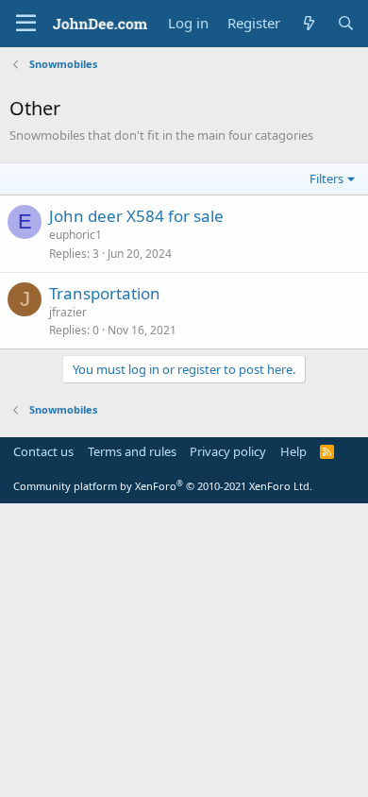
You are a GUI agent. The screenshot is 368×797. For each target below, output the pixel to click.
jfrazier (68, 312)
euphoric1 (75, 235)
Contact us (43, 451)
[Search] (345, 23)
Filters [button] (326, 178)
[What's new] (308, 23)
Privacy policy (228, 451)
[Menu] (26, 23)
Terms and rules (132, 451)
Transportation (104, 293)
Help (293, 451)
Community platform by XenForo (162, 486)
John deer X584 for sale (136, 216)
